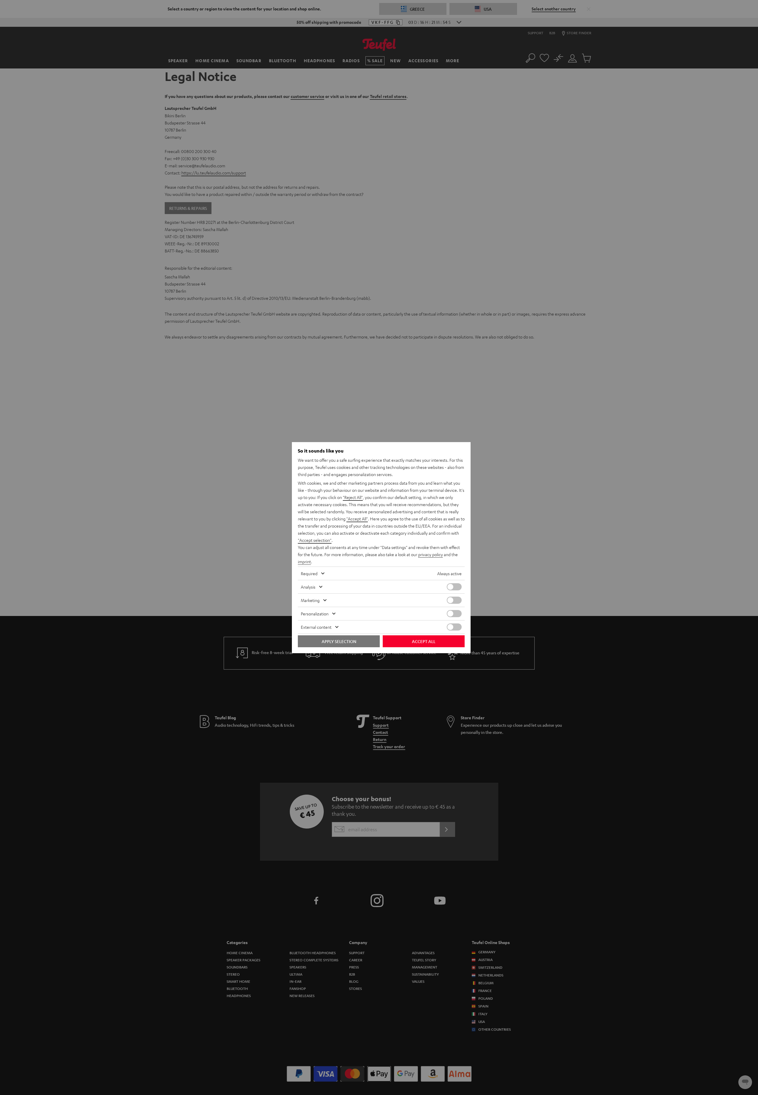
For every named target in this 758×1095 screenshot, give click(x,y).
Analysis (308, 586)
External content (316, 627)
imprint (304, 561)
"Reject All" (353, 497)
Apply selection (339, 641)
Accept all (423, 641)
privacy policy (430, 554)
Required (309, 573)
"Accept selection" (314, 540)
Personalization (315, 613)
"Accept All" (357, 518)
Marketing (310, 600)
